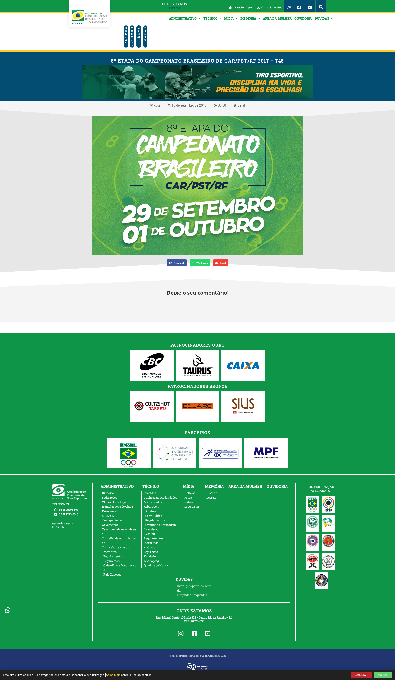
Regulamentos (113, 556)
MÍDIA (229, 18)
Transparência (112, 520)
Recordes (150, 493)
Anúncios (150, 547)
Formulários (153, 516)
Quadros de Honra (156, 565)
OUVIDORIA (303, 18)
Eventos (149, 534)
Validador (150, 556)
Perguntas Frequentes (192, 595)
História (211, 493)
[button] (321, 6)
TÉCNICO (210, 18)
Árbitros (150, 511)
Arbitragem (151, 507)
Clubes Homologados (116, 502)
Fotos (188, 497)
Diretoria (108, 493)
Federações (109, 497)
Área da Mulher (277, 18)
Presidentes (110, 511)
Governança (110, 525)
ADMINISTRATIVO (183, 18)
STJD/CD (108, 516)
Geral (241, 105)
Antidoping (151, 561)
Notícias (189, 493)
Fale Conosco (112, 574)
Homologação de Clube (117, 507)
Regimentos (111, 561)
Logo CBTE (191, 507)
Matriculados (153, 502)
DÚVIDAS (322, 18)
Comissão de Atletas (115, 547)
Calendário (151, 529)
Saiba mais (113, 675)
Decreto (211, 497)
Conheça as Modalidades (160, 497)
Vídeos (188, 502)
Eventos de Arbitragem (160, 525)
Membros (110, 552)
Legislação (151, 552)
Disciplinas (151, 543)
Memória (248, 18)
